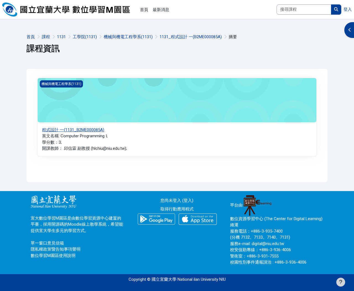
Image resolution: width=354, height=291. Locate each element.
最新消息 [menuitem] (161, 9)
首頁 (31, 36)
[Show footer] (340, 282)
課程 (46, 36)
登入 (347, 9)
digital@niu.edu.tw (268, 243)
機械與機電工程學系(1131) (128, 36)
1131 (61, 36)
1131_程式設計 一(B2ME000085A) (191, 36)
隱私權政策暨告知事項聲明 (55, 249)
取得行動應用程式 (177, 209)
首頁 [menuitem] (144, 9)
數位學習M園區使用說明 (53, 255)
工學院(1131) (85, 36)
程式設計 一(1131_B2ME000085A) (73, 129)
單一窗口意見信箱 (47, 243)
